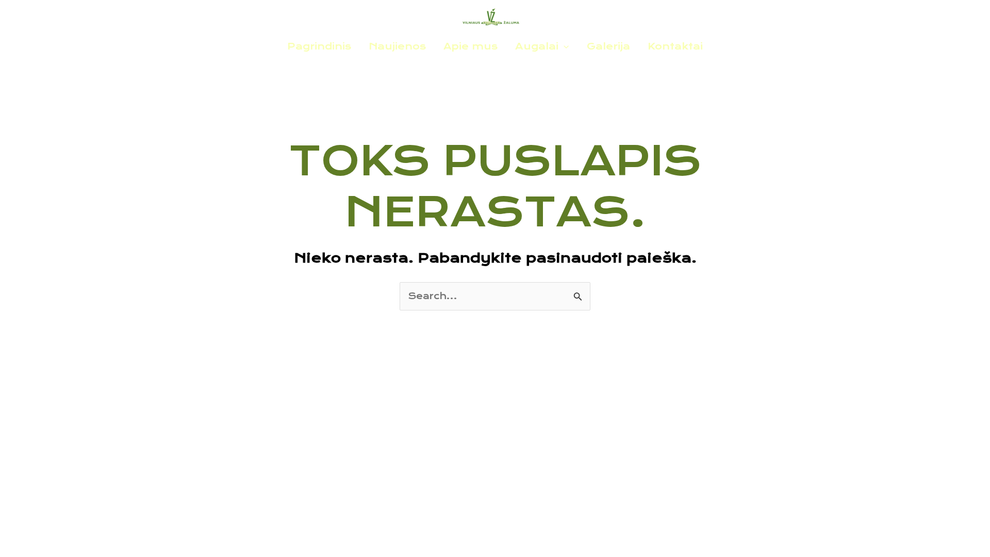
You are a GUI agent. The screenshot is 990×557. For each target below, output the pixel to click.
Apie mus (470, 46)
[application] (563, 46)
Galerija (608, 46)
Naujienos (397, 46)
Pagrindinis (319, 46)
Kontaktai (675, 46)
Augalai (536, 46)
